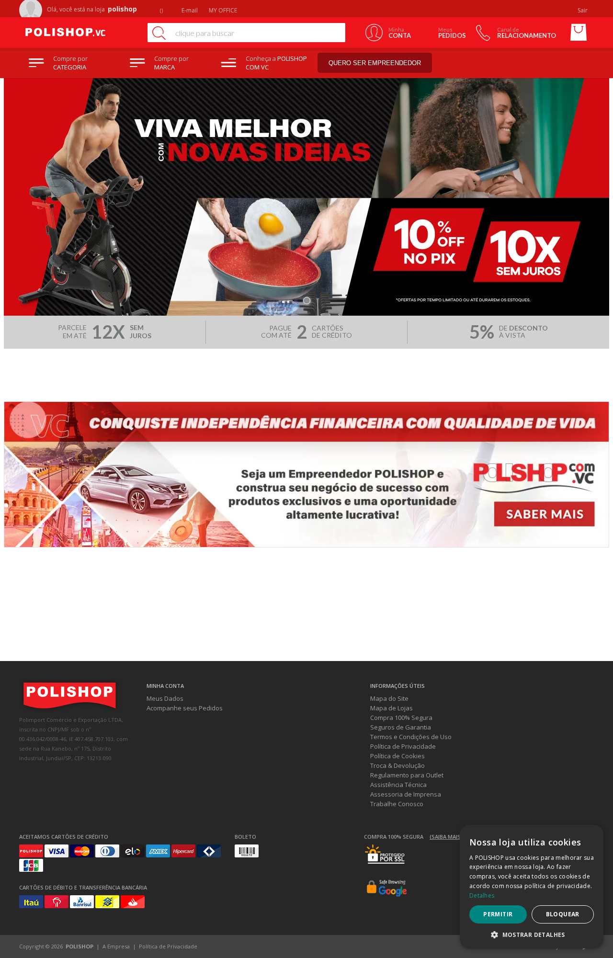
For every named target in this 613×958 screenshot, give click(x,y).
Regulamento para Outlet (406, 775)
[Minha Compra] (578, 32)
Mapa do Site (389, 698)
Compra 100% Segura (401, 717)
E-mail (189, 10)
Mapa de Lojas (391, 708)
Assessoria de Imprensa (405, 794)
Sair (583, 10)
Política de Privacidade (403, 746)
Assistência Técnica (398, 784)
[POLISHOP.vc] (79, 32)
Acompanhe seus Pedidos (185, 708)
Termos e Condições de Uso (411, 736)
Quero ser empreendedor (375, 63)
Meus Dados (165, 698)
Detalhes (481, 895)
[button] (531, 934)
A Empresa (116, 946)
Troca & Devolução (397, 765)
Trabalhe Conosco (396, 803)
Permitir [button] (497, 914)
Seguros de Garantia (400, 727)
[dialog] (531, 886)
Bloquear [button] (562, 914)
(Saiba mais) (446, 836)
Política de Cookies (397, 756)
